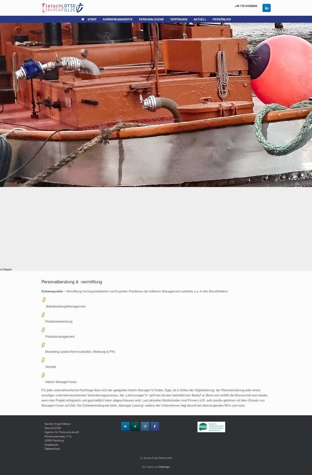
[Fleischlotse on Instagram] (145, 426)
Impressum (51, 444)
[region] (156, 147)
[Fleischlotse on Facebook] (154, 426)
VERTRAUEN (178, 19)
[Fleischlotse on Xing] (135, 426)
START (92, 19)
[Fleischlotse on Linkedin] (125, 426)
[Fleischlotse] (62, 8)
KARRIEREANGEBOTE (118, 19)
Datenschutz (52, 449)
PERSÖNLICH (222, 19)
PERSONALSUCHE (151, 19)
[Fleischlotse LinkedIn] (267, 8)
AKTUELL (200, 19)
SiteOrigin (164, 466)
